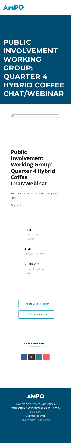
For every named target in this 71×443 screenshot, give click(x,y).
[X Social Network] (31, 357)
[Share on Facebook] (24, 357)
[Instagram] (35, 433)
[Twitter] (42, 433)
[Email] (46, 357)
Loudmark (35, 411)
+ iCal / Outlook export (36, 314)
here (22, 205)
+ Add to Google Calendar (36, 303)
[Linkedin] (39, 357)
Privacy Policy (28, 419)
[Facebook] (28, 433)
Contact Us (44, 419)
